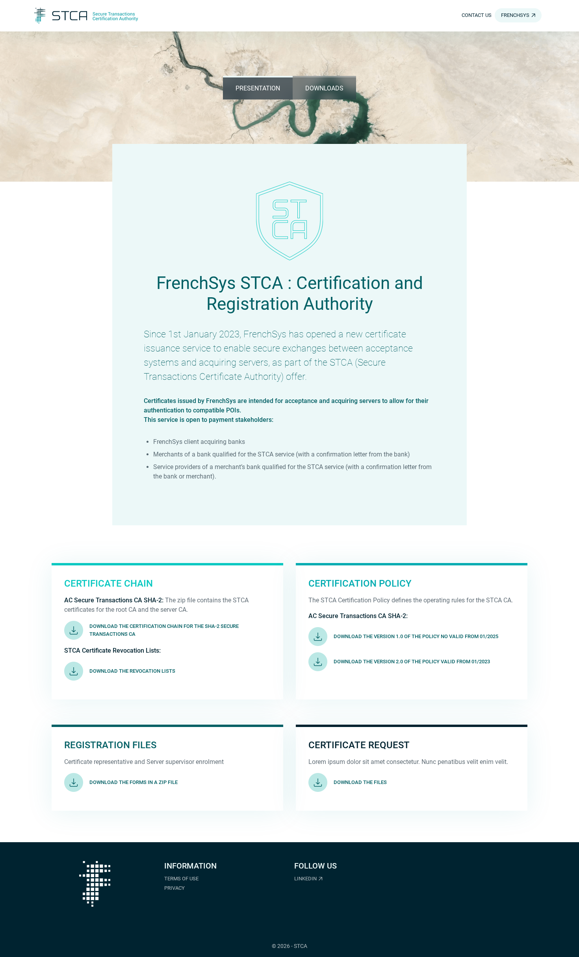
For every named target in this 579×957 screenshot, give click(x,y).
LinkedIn (305, 879)
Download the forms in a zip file (133, 782)
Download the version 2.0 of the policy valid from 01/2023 (412, 661)
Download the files (360, 782)
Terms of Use (181, 879)
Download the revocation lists (132, 671)
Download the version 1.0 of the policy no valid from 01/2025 (416, 636)
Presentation (258, 88)
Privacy (174, 888)
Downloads (324, 88)
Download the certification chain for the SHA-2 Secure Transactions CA (164, 630)
